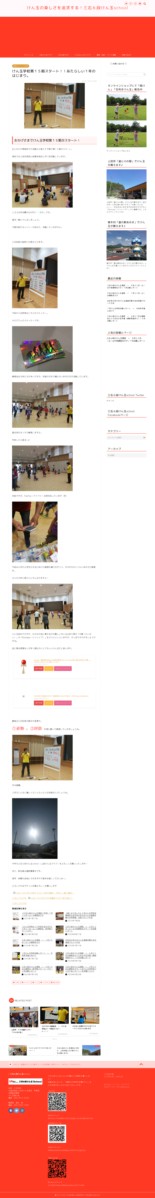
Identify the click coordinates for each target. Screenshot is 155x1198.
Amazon (49, 668)
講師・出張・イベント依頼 (106, 55)
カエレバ (45, 664)
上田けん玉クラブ (45, 55)
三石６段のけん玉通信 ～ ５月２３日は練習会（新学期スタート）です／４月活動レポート (37, 969)
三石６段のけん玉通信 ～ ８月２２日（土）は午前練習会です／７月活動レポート (80, 928)
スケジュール (28, 55)
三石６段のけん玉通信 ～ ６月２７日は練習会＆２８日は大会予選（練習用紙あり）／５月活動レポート (80, 955)
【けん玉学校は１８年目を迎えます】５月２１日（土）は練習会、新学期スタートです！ (37, 928)
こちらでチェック (135, 265)
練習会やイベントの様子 (20, 66)
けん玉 (36, 982)
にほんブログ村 (19, 898)
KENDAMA (26, 982)
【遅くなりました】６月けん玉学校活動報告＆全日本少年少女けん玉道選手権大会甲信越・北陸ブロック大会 (80, 915)
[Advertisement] (77, 34)
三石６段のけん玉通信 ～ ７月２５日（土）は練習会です (37, 941)
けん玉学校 (45, 982)
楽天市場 (38, 668)
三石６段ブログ (63, 55)
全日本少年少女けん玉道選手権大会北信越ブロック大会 (80, 941)
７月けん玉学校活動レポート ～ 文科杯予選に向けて (37, 954)
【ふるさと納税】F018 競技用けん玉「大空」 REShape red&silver (61, 696)
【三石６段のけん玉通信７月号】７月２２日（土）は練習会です (37, 914)
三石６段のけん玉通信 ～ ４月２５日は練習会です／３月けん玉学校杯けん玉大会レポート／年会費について (80, 969)
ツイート (110, 400)
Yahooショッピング (62, 668)
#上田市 (16, 982)
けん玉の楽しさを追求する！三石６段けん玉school (77, 7)
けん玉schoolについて (83, 55)
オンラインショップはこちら (118, 151)
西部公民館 (55, 982)
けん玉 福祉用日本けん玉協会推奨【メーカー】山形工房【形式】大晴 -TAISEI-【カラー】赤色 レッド (62, 661)
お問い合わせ (126, 55)
